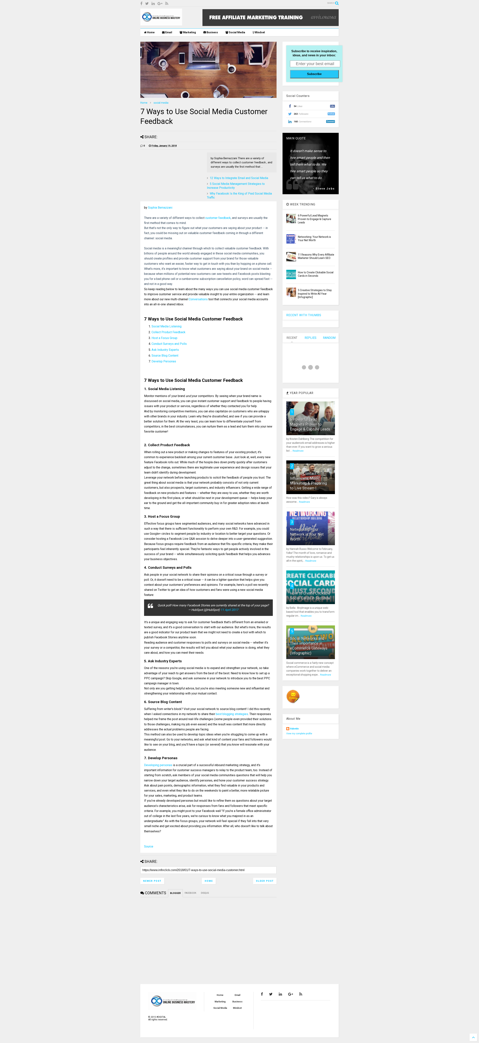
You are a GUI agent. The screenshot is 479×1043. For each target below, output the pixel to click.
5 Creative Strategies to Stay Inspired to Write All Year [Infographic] (315, 293)
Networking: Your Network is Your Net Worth (307, 534)
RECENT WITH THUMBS (303, 315)
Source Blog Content (165, 355)
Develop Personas (164, 361)
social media (161, 102)
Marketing (189, 32)
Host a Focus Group (164, 338)
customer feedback (218, 218)
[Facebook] (141, 3)
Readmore (298, 451)
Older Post (265, 881)
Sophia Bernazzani (160, 207)
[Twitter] (147, 3)
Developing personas (158, 765)
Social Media (236, 32)
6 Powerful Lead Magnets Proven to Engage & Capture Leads (314, 219)
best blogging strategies (232, 714)
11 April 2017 (229, 610)
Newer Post (152, 881)
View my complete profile (299, 733)
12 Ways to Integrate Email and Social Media (239, 178)
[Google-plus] (160, 3)
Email (168, 32)
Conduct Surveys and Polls (169, 344)
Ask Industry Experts (165, 350)
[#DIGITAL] (161, 24)
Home (151, 32)
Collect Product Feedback (168, 332)
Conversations (198, 299)
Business (212, 32)
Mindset (259, 32)
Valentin (294, 728)
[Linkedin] (153, 3)
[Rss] (166, 3)
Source (148, 846)
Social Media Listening (166, 326)
